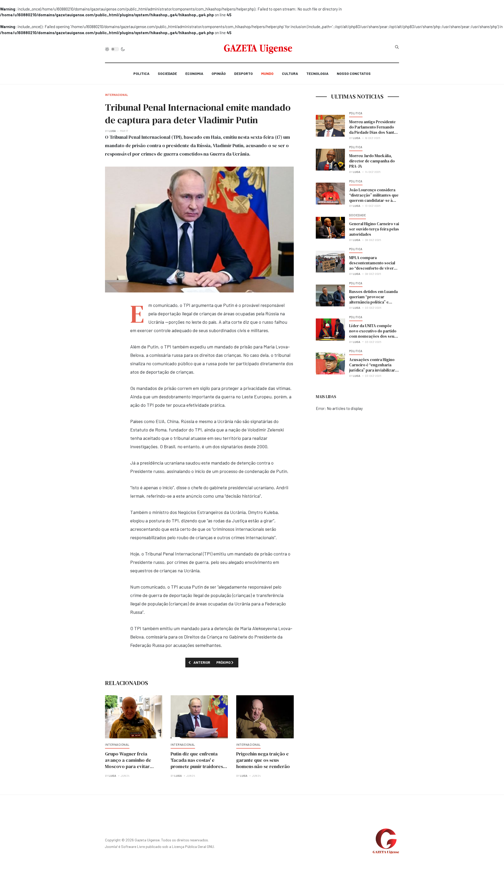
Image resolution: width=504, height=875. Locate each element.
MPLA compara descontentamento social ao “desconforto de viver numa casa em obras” (372, 265)
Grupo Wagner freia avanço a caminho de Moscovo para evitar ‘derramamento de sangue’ (128, 766)
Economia (194, 73)
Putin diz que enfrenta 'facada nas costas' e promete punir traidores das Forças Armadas (197, 763)
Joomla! (111, 846)
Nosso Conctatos (354, 73)
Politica (141, 73)
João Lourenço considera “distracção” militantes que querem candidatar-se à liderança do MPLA (373, 197)
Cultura (290, 73)
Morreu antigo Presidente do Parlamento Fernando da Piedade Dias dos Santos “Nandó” (373, 129)
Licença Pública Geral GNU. (193, 846)
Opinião (219, 73)
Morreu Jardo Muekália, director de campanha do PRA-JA (372, 161)
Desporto (243, 73)
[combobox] (397, 47)
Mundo (267, 73)
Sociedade (167, 73)
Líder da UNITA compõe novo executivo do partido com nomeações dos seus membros (372, 333)
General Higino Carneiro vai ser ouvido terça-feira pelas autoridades (374, 229)
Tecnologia (317, 73)
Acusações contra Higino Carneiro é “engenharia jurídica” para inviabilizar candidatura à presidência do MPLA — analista (372, 370)
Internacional (117, 744)
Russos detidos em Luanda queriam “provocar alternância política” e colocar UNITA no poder (373, 299)
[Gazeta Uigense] (258, 49)
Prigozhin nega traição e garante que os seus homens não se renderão (263, 760)
